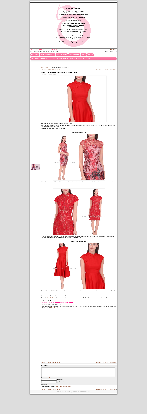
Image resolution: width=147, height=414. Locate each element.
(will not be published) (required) (64, 381)
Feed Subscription (113, 49)
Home (42, 67)
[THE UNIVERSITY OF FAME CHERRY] (73, 25)
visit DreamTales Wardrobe (51, 297)
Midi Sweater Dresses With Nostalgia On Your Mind (51, 69)
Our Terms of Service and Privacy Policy (84, 391)
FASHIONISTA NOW (48, 67)
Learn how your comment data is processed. (63, 386)
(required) (60, 379)
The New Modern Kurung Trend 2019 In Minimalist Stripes (105, 69)
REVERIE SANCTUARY (54, 307)
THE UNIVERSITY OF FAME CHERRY (43, 50)
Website (58, 382)
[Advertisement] (73, 62)
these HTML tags (49, 377)
